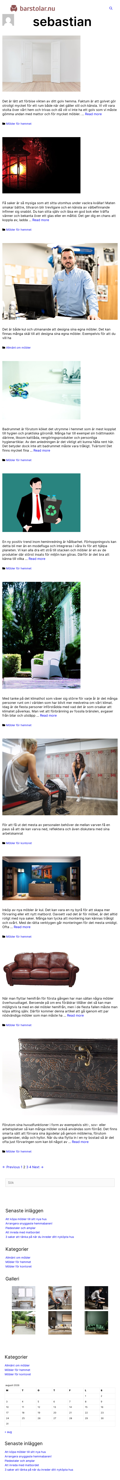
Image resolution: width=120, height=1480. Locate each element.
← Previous (11, 1167)
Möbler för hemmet (18, 123)
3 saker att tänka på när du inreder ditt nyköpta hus (39, 1236)
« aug (8, 1432)
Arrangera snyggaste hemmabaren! (28, 1223)
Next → (38, 1167)
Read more (93, 114)
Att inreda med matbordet (22, 1232)
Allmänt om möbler (18, 347)
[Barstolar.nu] (37, 8)
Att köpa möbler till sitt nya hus (26, 1219)
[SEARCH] (111, 8)
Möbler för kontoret (19, 843)
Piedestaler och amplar (20, 1228)
